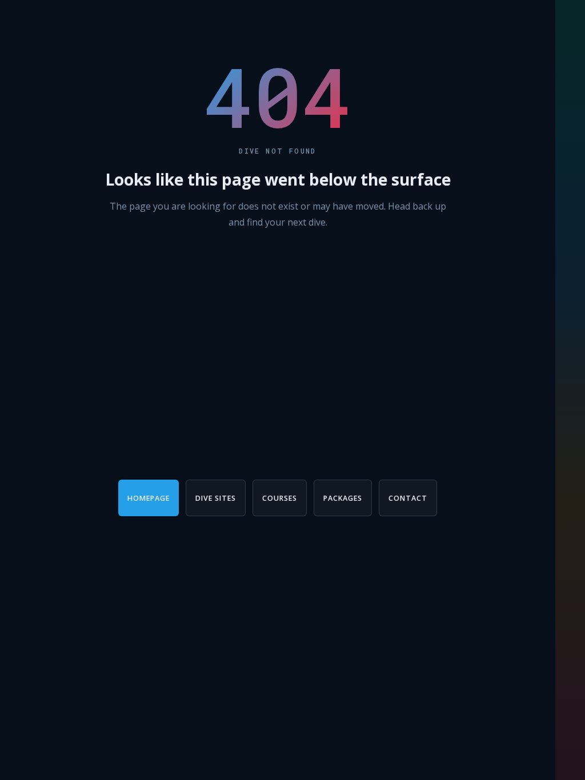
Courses (279, 498)
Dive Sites (215, 498)
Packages (342, 498)
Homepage (148, 498)
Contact (407, 498)
